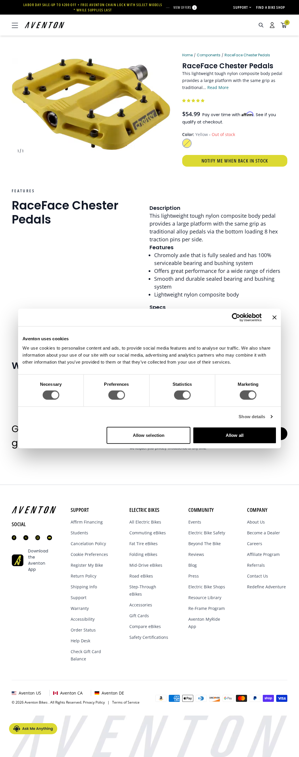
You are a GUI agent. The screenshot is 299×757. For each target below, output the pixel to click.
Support (78, 597)
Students (79, 533)
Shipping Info (84, 586)
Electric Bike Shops (206, 586)
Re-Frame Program (206, 608)
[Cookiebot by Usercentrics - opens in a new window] (236, 317)
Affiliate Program (263, 554)
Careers (254, 543)
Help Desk (80, 640)
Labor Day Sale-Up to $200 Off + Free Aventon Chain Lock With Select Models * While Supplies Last (92, 7)
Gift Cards (139, 615)
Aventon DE (113, 693)
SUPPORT (240, 7)
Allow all (235, 434)
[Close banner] (274, 317)
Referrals (256, 565)
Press (193, 576)
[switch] (116, 395)
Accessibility (83, 619)
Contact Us (257, 576)
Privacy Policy (95, 702)
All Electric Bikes (145, 522)
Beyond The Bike (204, 543)
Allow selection (149, 434)
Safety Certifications (148, 637)
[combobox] (229, 25)
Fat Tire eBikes (143, 543)
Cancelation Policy (88, 543)
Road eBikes (141, 576)
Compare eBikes (145, 626)
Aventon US (30, 693)
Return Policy (83, 576)
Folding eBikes (143, 554)
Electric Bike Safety (206, 533)
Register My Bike (87, 565)
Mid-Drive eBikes (145, 565)
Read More (218, 87)
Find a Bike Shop (270, 7)
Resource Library (204, 597)
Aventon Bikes (36, 702)
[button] (194, 100)
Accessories (140, 605)
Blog (192, 565)
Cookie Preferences (89, 554)
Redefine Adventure (266, 586)
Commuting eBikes (147, 533)
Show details (252, 416)
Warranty (80, 608)
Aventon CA (71, 693)
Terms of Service (125, 702)
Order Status (83, 630)
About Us (256, 522)
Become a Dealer (263, 533)
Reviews (196, 554)
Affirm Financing (87, 522)
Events (194, 522)
